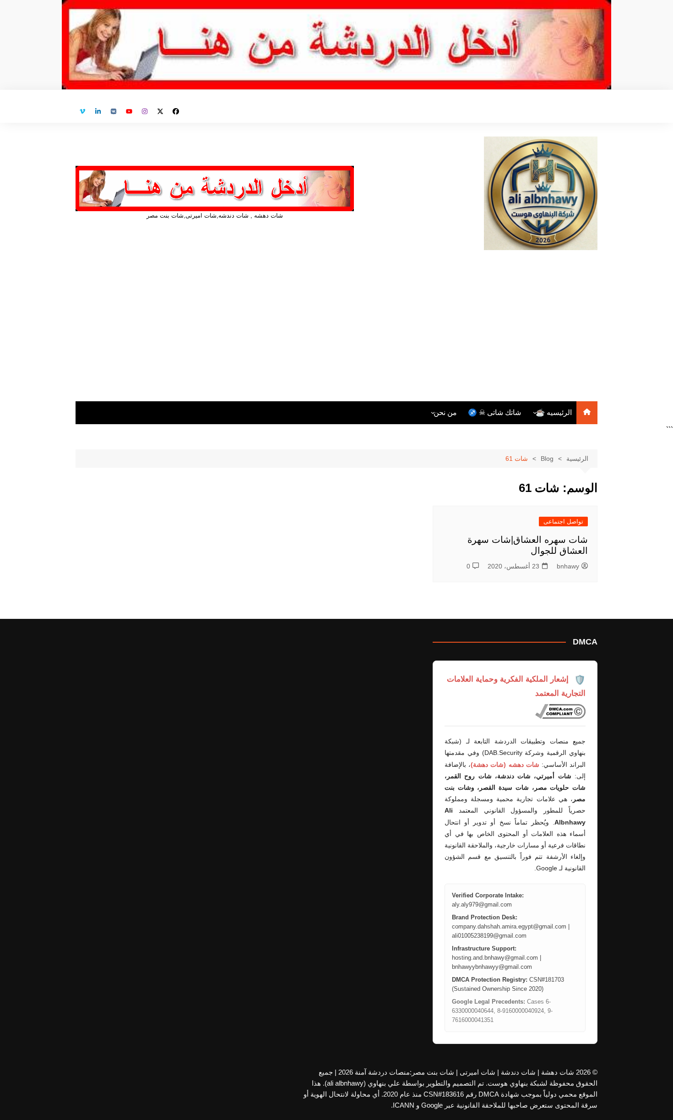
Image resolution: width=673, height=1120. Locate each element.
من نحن (445, 412)
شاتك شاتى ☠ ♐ (494, 412)
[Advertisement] (336, 319)
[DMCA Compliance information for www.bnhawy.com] (560, 711)
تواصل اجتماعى (563, 521)
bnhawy (568, 566)
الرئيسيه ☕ (554, 412)
